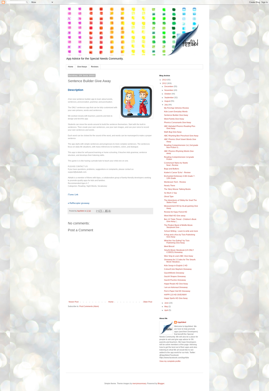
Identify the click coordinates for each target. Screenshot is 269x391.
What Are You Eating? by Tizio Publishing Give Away (176, 242)
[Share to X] (103, 211)
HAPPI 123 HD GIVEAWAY (175, 295)
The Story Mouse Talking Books (177, 189)
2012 (164, 83)
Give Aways (82, 67)
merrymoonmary (139, 383)
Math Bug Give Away (173, 132)
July (166, 105)
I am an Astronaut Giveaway (176, 287)
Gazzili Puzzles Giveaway (175, 280)
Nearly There (169, 186)
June (166, 303)
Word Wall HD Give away (174, 216)
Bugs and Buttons (171, 169)
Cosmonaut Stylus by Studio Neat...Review (176, 164)
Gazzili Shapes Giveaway (175, 276)
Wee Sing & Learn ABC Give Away (178, 256)
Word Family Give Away (174, 119)
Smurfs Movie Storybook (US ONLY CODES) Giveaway (179, 251)
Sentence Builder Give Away (176, 115)
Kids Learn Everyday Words (176, 111)
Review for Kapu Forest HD (175, 212)
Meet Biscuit (169, 246)
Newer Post (73, 302)
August (167, 101)
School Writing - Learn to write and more (181, 231)
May (166, 306)
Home (70, 67)
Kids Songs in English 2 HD (175, 265)
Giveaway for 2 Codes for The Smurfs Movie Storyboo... (180, 261)
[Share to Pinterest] (109, 211)
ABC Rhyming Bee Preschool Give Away (181, 136)
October (168, 94)
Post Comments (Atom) (89, 306)
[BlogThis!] (100, 211)
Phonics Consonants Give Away (177, 122)
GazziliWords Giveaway (174, 273)
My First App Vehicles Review (176, 108)
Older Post (147, 302)
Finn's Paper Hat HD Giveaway (177, 291)
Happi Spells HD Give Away (176, 298)
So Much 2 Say (170, 193)
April (166, 310)
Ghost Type (169, 196)
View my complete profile (170, 361)
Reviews (94, 67)
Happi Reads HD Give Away (176, 284)
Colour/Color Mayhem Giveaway (178, 269)
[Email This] (97, 211)
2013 (164, 80)
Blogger (161, 383)
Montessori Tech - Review (175, 182)
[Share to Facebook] (106, 211)
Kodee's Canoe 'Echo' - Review (177, 172)
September (169, 97)
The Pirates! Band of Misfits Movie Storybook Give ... (178, 226)
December (169, 86)
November (169, 90)
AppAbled (181, 322)
